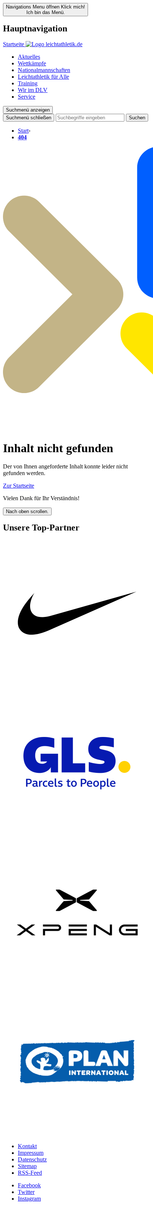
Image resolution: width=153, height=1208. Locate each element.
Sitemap (27, 1166)
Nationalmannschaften (44, 70)
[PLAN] (77, 1133)
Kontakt (27, 1146)
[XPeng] (77, 984)
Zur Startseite (18, 485)
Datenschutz (32, 1159)
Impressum (30, 1153)
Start (23, 130)
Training (28, 83)
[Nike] (77, 686)
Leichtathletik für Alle (43, 77)
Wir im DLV (33, 90)
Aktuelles (29, 57)
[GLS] (77, 835)
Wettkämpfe (32, 63)
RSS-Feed (30, 1173)
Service (26, 96)
